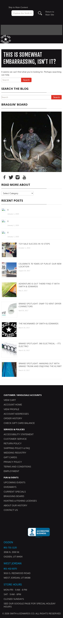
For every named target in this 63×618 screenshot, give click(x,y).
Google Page (22, 603)
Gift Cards (10, 457)
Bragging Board (14, 496)
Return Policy (13, 443)
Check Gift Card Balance (19, 423)
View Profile (11, 409)
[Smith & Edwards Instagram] (17, 177)
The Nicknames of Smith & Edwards (38, 323)
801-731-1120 (10, 547)
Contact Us (11, 510)
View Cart (10, 400)
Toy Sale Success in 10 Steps (34, 243)
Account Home (13, 404)
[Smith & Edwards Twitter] (11, 177)
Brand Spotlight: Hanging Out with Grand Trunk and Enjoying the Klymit (40, 365)
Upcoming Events (14, 482)
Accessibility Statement (19, 434)
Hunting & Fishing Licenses (20, 501)
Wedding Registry (15, 452)
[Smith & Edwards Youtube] (24, 177)
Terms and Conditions (17, 466)
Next (58, 141)
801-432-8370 (10, 568)
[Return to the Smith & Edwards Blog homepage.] (6, 39)
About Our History (15, 505)
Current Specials (15, 491)
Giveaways (10, 487)
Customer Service (15, 439)
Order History (13, 418)
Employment (11, 471)
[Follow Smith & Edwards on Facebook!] (4, 177)
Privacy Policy (13, 462)
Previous (5, 141)
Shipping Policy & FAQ (17, 448)
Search (26, 80)
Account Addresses (16, 414)
